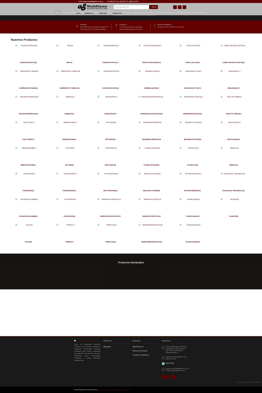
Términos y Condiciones (141, 355)
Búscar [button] (154, 7)
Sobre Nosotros (138, 346)
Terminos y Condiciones (123, 390)
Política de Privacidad (140, 351)
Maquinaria (107, 346)
